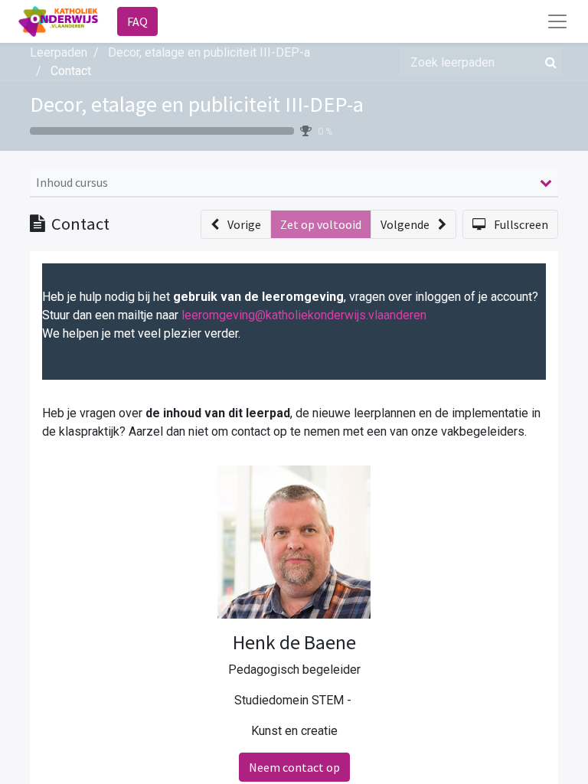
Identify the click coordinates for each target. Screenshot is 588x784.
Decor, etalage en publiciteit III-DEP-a (197, 104)
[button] (236, 224)
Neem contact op (294, 767)
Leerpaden (58, 52)
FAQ (137, 21)
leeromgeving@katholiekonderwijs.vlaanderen (303, 315)
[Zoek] (547, 62)
